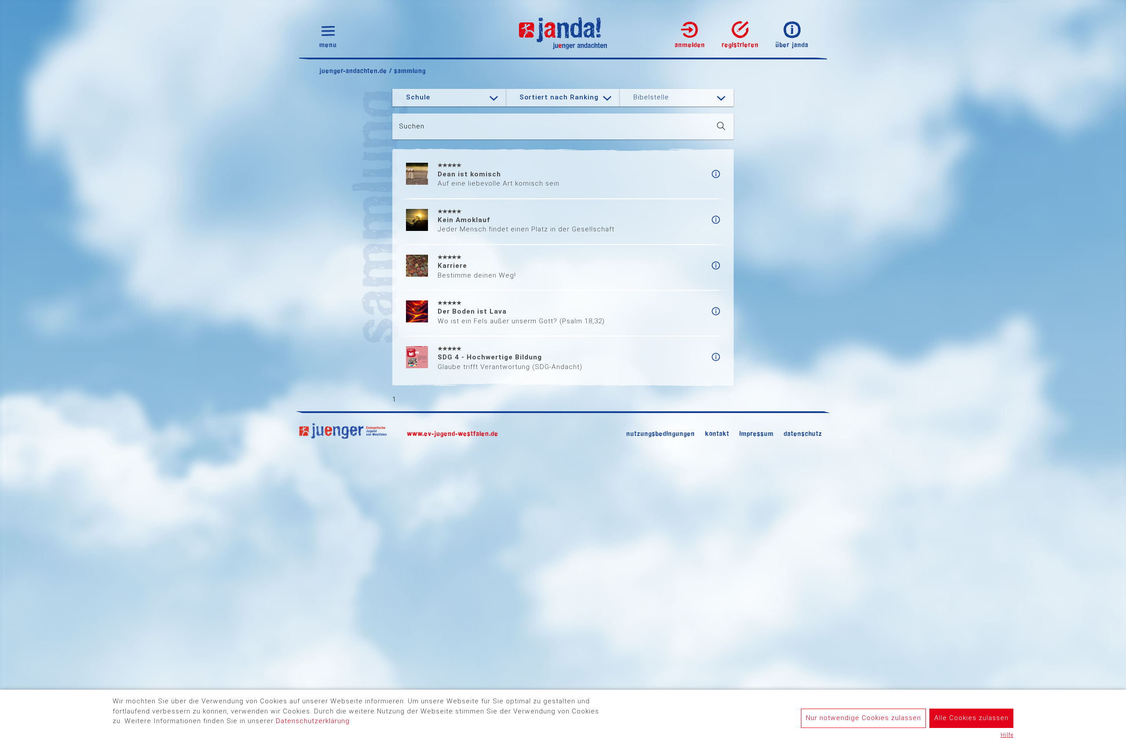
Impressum (756, 433)
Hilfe (1007, 735)
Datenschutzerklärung (313, 721)
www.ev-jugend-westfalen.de (452, 433)
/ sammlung (406, 70)
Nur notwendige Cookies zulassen (863, 718)
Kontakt (717, 433)
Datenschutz (803, 433)
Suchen (411, 126)
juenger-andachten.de (353, 70)
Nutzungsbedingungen (660, 433)
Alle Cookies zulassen (971, 718)
